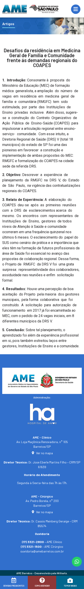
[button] (9, 584)
